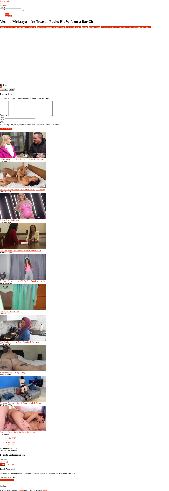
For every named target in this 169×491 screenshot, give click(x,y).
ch (46, 27)
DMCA (7, 440)
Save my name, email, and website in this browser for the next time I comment (31, 125)
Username (3, 459)
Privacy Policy (10, 442)
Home (7, 14)
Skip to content (5, 1)
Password (3, 462)
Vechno (125, 27)
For (48, 27)
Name (2, 117)
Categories (8, 16)
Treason (108, 27)
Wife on (148, 27)
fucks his (69, 27)
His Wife (78, 27)
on (99, 27)
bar (38, 27)
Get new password (7, 480)
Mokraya (85, 27)
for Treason (54, 27)
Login (2, 464)
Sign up (20, 490)
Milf (26, 27)
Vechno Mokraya (134, 27)
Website (3, 122)
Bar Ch (42, 27)
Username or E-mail (7, 477)
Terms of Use (9, 444)
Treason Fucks (116, 27)
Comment (4, 115)
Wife (143, 27)
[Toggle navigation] (1, 3)
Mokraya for (93, 27)
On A (103, 27)
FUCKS (62, 27)
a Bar (34, 27)
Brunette (5, 27)
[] (23, 10)
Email (2, 120)
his (73, 27)
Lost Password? (11, 464)
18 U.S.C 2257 (10, 438)
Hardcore (16, 27)
